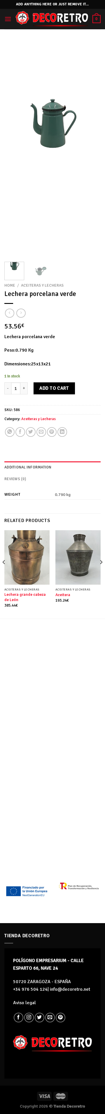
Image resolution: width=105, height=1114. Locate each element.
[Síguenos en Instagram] (29, 1017)
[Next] (91, 148)
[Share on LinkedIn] (62, 432)
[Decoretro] (52, 19)
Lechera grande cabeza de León (25, 597)
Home (9, 285)
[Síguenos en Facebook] (18, 1017)
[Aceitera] (78, 557)
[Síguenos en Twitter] (39, 1017)
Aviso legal (24, 1003)
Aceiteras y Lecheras (42, 285)
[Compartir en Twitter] (31, 432)
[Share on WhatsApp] (10, 432)
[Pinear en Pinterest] (52, 432)
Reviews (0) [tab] (15, 479)
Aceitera (62, 594)
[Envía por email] (41, 432)
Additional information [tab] (28, 467)
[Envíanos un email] (50, 1017)
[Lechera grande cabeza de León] (27, 557)
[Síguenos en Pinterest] (60, 1017)
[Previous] (13, 148)
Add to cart (54, 388)
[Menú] (7, 19)
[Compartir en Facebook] (20, 432)
